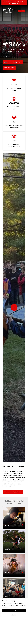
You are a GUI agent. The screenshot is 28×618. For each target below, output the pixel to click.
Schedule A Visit (17, 62)
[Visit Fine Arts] (14, 565)
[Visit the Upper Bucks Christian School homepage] (9, 10)
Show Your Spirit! (9, 67)
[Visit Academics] (14, 518)
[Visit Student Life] (14, 589)
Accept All (14, 610)
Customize (14, 614)
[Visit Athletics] (14, 541)
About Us (6, 62)
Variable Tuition (17, 492)
